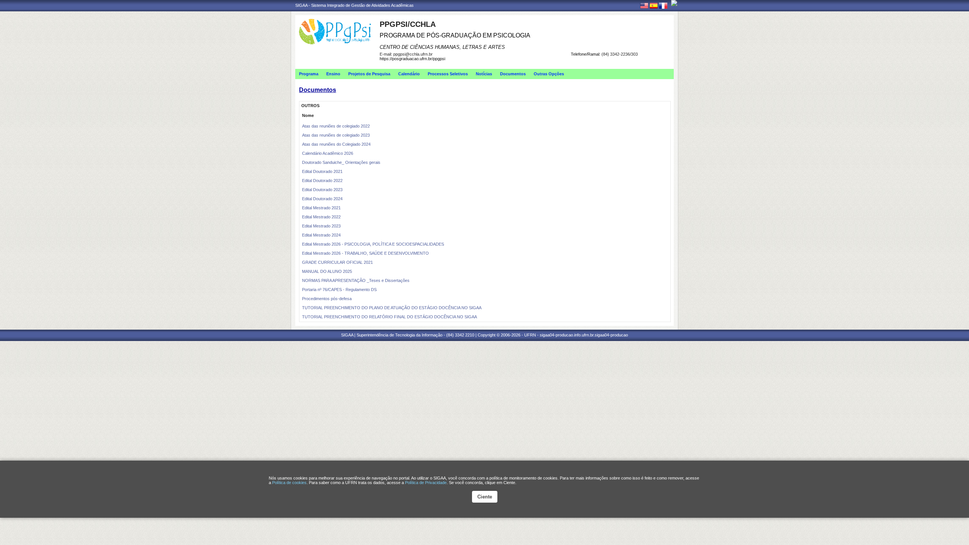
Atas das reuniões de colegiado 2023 (336, 135)
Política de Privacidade (426, 482)
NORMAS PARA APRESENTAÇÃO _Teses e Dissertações (356, 280)
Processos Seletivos (448, 74)
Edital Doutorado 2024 (322, 198)
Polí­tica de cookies (289, 482)
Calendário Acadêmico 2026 (327, 153)
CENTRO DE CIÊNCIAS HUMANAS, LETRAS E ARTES (442, 47)
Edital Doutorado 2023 (322, 189)
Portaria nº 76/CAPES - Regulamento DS (339, 289)
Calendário (409, 74)
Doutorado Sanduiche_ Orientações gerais (341, 162)
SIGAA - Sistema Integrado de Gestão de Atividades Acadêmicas (354, 5)
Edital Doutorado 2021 (322, 171)
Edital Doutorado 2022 (322, 180)
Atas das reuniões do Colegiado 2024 (336, 144)
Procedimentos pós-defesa (327, 298)
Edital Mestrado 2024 (321, 235)
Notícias (484, 74)
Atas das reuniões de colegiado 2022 (336, 126)
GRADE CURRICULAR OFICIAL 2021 (337, 262)
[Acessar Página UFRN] (674, 3)
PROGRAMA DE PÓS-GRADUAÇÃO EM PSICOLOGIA (455, 35)
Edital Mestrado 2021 (321, 208)
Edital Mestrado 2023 (321, 226)
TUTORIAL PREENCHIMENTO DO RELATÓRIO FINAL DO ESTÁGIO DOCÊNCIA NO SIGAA (389, 317)
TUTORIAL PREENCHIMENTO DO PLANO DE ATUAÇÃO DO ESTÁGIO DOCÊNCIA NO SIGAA (391, 307)
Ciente (484, 497)
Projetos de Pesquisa (369, 74)
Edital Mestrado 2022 (321, 217)
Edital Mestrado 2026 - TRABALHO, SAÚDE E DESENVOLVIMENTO (365, 253)
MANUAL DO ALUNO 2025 (327, 271)
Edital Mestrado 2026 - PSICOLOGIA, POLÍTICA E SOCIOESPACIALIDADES (373, 244)
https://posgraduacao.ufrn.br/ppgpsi (412, 58)
